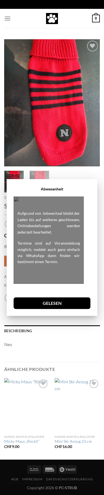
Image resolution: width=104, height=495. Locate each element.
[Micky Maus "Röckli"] (26, 405)
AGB (15, 479)
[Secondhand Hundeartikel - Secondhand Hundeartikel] (52, 18)
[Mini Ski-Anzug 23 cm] (77, 405)
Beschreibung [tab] (18, 331)
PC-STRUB (68, 487)
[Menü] (7, 18)
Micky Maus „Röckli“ (21, 441)
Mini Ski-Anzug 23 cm (73, 441)
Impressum (32, 479)
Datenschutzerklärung (69, 479)
